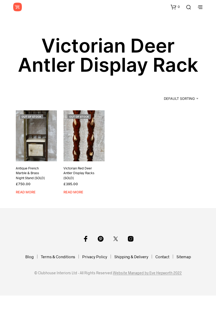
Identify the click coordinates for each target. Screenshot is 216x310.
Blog (29, 256)
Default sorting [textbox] (179, 98)
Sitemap (183, 256)
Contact (162, 256)
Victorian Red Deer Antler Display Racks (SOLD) (78, 173)
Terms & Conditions (58, 256)
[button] (175, 6)
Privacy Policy (94, 256)
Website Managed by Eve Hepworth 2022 (147, 273)
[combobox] (174, 98)
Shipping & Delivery (131, 256)
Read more (26, 192)
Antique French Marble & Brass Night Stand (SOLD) (30, 173)
